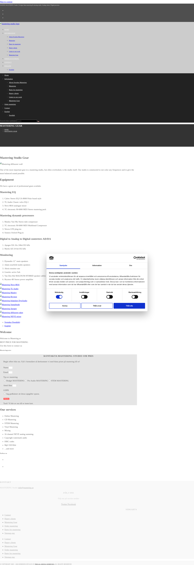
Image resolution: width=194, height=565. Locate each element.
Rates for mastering (16, 90)
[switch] (84, 297)
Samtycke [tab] (63, 265)
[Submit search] (38, 121)
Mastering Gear (14, 101)
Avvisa (64, 306)
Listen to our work (15, 97)
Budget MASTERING (15, 381)
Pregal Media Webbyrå (44, 564)
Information (8, 79)
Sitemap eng (9, 533)
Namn (6, 367)
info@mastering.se (26, 488)
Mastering (12, 86)
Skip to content (6, 2)
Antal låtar (8, 385)
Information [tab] (97, 265)
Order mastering (10, 104)
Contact (7, 108)
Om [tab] (130, 265)
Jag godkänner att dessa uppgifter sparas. (23, 394)
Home (6, 75)
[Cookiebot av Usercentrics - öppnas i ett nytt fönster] (135, 258)
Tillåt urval (97, 306)
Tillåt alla (129, 306)
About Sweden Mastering (18, 82)
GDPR (6, 390)
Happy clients (14, 93)
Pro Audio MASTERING (37, 381)
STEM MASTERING (60, 381)
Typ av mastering (10, 377)
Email (6, 372)
